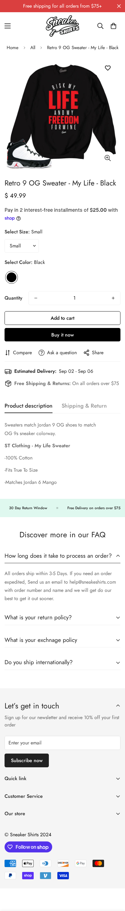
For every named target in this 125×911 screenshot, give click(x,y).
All (32, 47)
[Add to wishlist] (107, 68)
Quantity (13, 297)
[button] (113, 26)
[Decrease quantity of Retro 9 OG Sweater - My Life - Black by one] (36, 298)
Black (11, 277)
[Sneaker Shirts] (62, 26)
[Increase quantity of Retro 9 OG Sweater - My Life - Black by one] (113, 298)
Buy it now (62, 334)
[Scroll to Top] (114, 879)
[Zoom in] (107, 158)
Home (13, 47)
